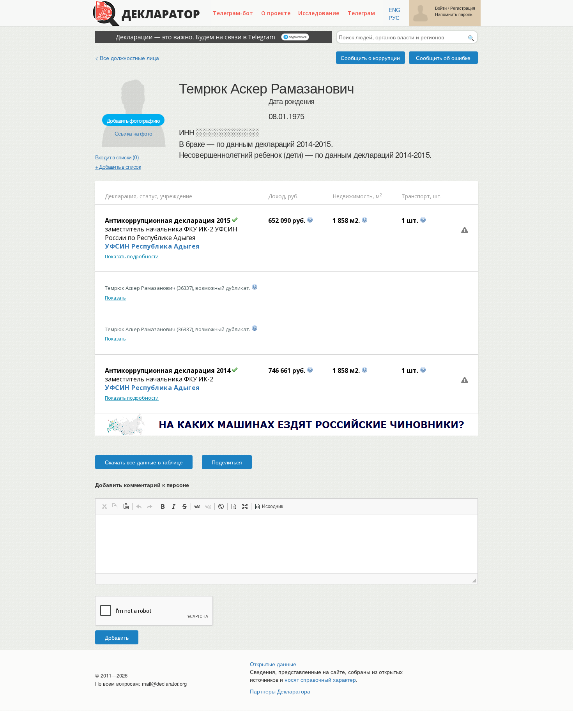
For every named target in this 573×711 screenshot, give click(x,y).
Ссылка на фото (133, 133)
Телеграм (361, 13)
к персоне (175, 485)
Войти (441, 8)
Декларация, (121, 196)
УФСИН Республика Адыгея (152, 246)
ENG (394, 10)
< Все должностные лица (127, 58)
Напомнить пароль (453, 14)
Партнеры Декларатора (280, 691)
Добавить (117, 637)
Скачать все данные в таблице (144, 462)
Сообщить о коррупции (370, 58)
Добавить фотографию (133, 120)
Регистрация (462, 8)
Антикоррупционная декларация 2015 (167, 220)
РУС (394, 17)
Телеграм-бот (233, 13)
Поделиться (227, 462)
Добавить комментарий (142, 485)
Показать (115, 298)
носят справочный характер (320, 679)
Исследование (318, 13)
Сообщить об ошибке (443, 58)
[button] (104, 506)
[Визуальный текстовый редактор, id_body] (287, 544)
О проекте (275, 13)
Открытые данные (273, 664)
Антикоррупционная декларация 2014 (167, 370)
